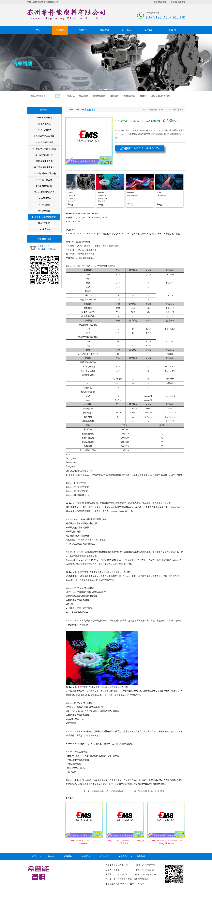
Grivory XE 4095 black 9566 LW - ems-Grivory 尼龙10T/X (125, 842)
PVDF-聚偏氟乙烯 (44, 186)
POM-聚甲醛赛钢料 (44, 142)
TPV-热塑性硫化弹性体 (44, 167)
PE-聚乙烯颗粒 (44, 130)
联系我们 (171, 30)
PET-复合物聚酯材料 (44, 155)
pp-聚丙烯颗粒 (44, 124)
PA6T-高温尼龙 (44, 198)
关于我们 (148, 30)
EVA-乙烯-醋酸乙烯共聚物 (44, 173)
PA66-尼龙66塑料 (44, 118)
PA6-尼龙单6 (44, 229)
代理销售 (82, 30)
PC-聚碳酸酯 (44, 205)
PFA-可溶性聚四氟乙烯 (44, 192)
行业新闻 (126, 30)
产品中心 (60, 30)
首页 (37, 30)
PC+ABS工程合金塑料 (44, 136)
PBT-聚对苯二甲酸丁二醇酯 (44, 149)
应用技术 (104, 30)
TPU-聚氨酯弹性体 (44, 161)
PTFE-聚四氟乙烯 (44, 180)
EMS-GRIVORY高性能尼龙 (44, 217)
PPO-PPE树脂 (44, 223)
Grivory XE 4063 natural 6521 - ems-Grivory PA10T (166, 842)
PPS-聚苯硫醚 (44, 211)
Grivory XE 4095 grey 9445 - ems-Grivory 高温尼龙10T (84, 842)
